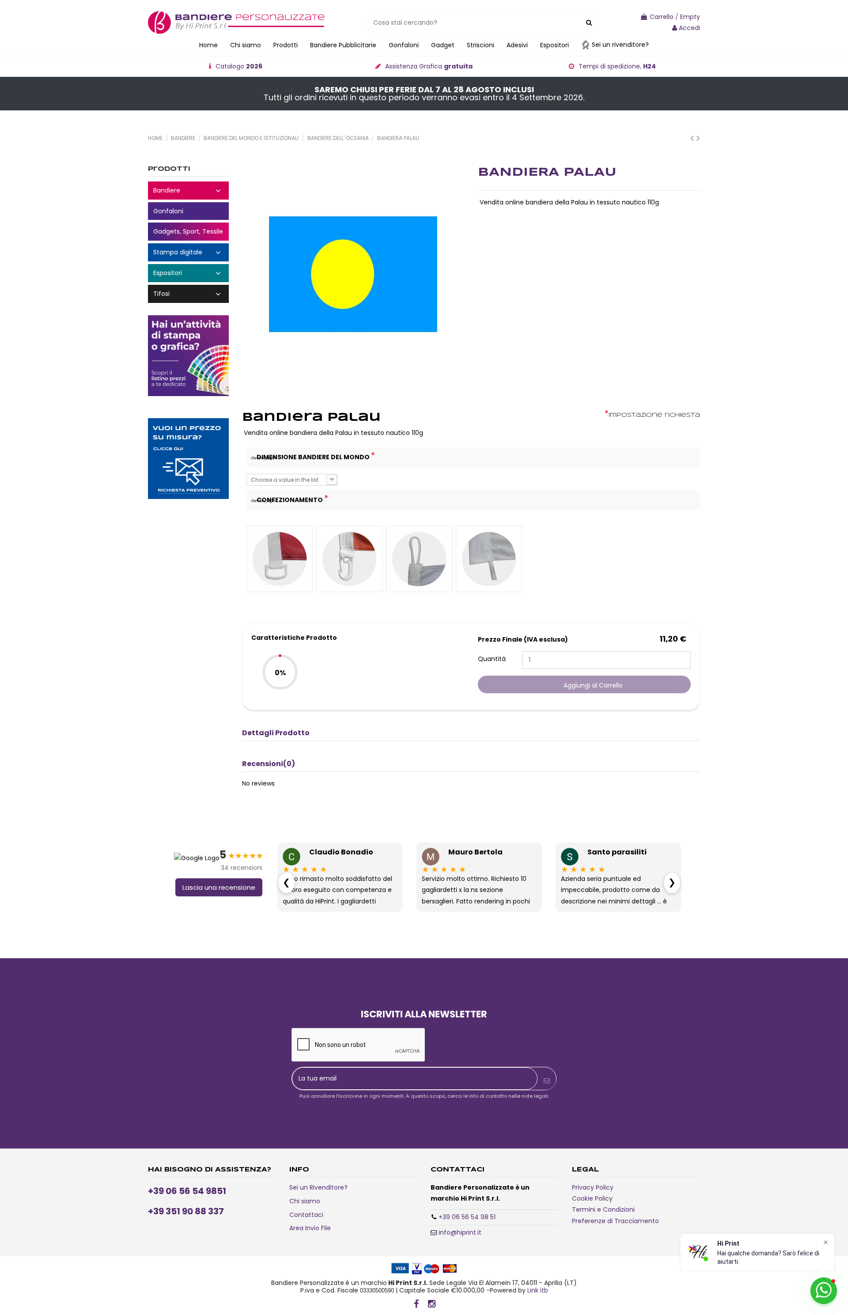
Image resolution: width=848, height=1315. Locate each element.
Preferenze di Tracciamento (615, 1221)
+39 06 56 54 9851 (187, 1191)
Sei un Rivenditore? (318, 1187)
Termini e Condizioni (603, 1209)
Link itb (537, 1290)
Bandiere (188, 190)
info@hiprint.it (460, 1232)
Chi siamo (304, 1201)
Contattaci (306, 1214)
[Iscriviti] (547, 1081)
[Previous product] (693, 138)
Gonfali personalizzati (188, 211)
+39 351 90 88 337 (186, 1211)
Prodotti (169, 169)
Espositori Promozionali (188, 273)
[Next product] (698, 138)
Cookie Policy (592, 1198)
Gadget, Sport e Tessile (188, 232)
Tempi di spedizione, (617, 66)
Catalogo (239, 66)
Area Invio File (310, 1228)
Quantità (492, 658)
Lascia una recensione (218, 887)
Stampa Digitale (188, 252)
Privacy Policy (592, 1187)
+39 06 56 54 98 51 (467, 1217)
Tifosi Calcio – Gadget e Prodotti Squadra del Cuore (188, 294)
